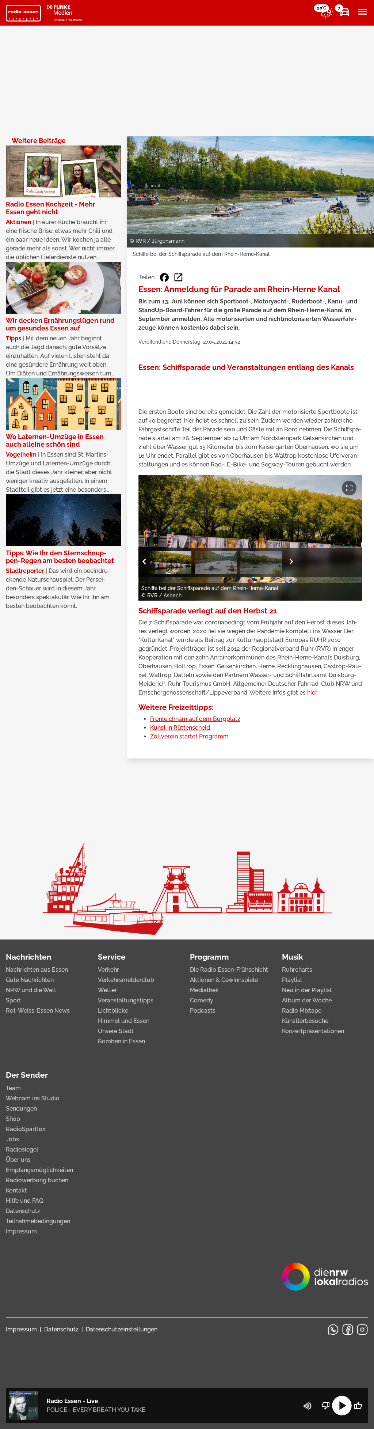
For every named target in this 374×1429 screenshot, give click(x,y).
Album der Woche (307, 1000)
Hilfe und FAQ (24, 1200)
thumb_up (358, 1405)
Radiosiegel (22, 1149)
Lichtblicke (113, 1010)
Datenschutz (23, 1210)
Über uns (18, 1159)
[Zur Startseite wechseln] (23, 13)
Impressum (21, 1231)
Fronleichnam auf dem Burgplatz (195, 718)
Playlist (292, 979)
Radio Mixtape (301, 1010)
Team (13, 1088)
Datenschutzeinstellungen (121, 1329)
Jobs (12, 1139)
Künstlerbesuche (305, 1020)
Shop (13, 1118)
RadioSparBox (25, 1129)
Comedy (201, 1000)
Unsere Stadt (116, 1031)
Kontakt (16, 1190)
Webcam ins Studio (33, 1098)
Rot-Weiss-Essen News (38, 1010)
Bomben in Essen (121, 1041)
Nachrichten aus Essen (37, 969)
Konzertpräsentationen (313, 1031)
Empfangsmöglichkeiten (39, 1170)
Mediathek (204, 990)
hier (312, 692)
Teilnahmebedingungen (38, 1221)
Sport (13, 1000)
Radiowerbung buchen (37, 1180)
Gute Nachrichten (30, 979)
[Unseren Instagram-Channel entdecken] (362, 1329)
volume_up (307, 1406)
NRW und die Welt (31, 990)
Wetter (107, 990)
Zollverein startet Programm (189, 736)
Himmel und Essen (123, 1020)
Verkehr (108, 969)
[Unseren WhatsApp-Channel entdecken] (333, 1329)
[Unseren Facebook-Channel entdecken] (348, 1329)
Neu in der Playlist (307, 990)
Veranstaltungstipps (125, 1000)
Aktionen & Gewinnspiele (224, 979)
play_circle (342, 1405)
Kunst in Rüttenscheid (180, 727)
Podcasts (202, 1010)
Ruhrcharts (297, 969)
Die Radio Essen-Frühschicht (229, 969)
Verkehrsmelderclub (126, 979)
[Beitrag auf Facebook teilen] (164, 277)
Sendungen (21, 1108)
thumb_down (325, 1405)
